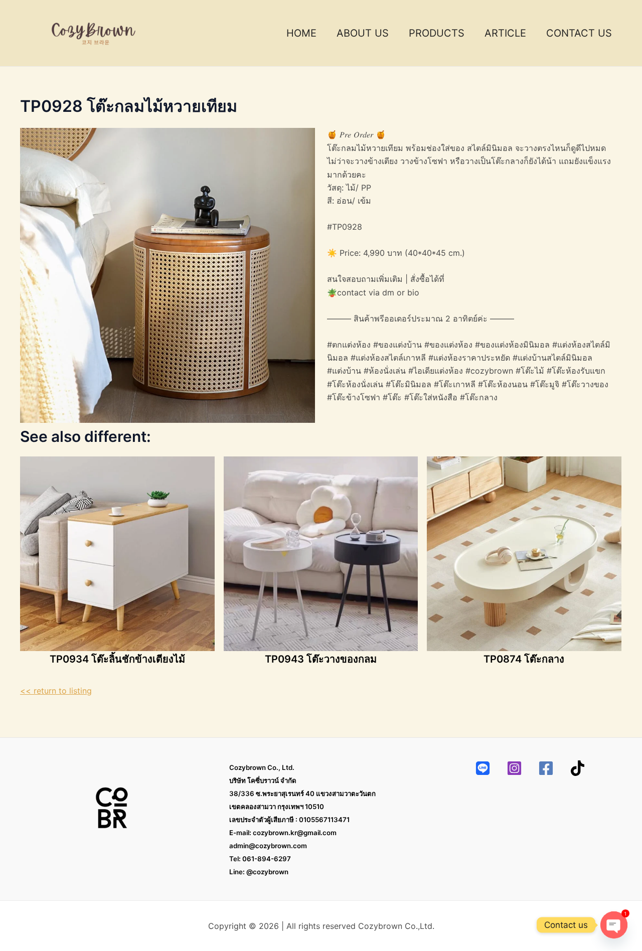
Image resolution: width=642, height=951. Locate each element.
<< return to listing (56, 691)
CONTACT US (579, 33)
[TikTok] (577, 768)
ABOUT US (363, 33)
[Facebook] (546, 768)
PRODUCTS (436, 33)
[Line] (483, 768)
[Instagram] (514, 768)
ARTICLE (505, 33)
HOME (301, 33)
